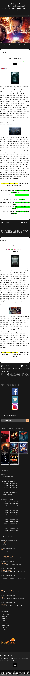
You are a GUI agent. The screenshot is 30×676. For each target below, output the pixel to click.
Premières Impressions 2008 (11, 508)
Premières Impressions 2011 (11, 514)
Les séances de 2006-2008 (10, 483)
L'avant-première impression (11, 501)
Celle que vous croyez (7, 550)
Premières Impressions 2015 (11, 523)
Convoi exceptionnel (6, 583)
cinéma (6, 229)
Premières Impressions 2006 (11, 503)
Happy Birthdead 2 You (7, 590)
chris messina (25, 373)
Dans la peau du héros (7, 476)
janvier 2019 (5, 620)
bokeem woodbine (11, 375)
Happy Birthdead (5, 597)
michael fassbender (9, 230)
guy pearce (14, 231)
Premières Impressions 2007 (11, 505)
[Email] (15, 665)
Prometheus (15, 58)
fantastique (14, 373)
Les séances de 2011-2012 (10, 487)
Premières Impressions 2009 (11, 510)
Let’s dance (4, 577)
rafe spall (20, 231)
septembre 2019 (5, 614)
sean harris (13, 232)
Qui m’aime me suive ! (7, 570)
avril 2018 (4, 631)
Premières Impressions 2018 (11, 528)
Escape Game (4, 604)
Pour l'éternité (6, 497)
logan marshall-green (7, 374)
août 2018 (4, 627)
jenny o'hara (17, 374)
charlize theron (19, 230)
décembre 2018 (5, 622)
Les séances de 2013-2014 (10, 490)
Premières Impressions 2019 (11, 530)
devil (19, 373)
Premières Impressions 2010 (11, 512)
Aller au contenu (7, 2)
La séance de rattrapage (8, 481)
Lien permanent (7, 222)
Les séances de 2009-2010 (10, 485)
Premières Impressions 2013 (11, 519)
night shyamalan (8, 377)
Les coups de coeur (7, 494)
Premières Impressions (7, 499)
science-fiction (15, 229)
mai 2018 (4, 629)
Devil (15, 246)
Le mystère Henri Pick (7, 556)
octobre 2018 (5, 623)
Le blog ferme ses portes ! (8, 542)
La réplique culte (6, 479)
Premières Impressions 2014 (11, 521)
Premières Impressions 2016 (11, 526)
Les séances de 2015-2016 (10, 492)
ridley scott (20, 232)
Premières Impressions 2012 (11, 517)
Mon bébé (3, 563)
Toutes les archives (6, 634)
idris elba (7, 231)
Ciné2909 (15, 3)
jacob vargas (20, 375)
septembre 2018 (5, 625)
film (9, 229)
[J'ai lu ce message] (28, 671)
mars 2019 (4, 616)
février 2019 (5, 618)
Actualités (5, 474)
